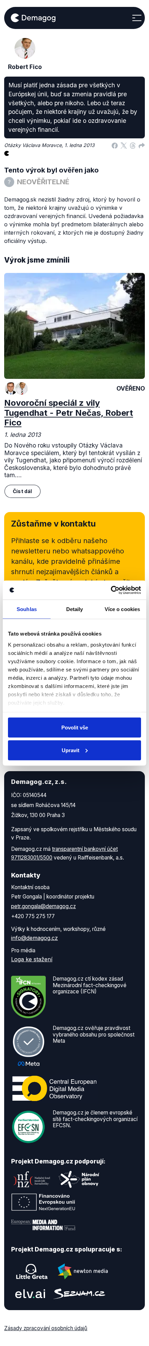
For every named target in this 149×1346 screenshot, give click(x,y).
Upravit (70, 750)
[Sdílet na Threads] (133, 145)
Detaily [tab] (74, 609)
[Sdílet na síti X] (124, 145)
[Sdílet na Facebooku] (115, 145)
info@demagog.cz (34, 937)
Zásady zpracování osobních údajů (45, 1328)
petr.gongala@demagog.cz (43, 906)
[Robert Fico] (21, 388)
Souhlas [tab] (27, 609)
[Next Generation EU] (43, 1202)
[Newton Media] (83, 1271)
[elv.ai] (30, 1293)
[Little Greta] (32, 1271)
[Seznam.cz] (79, 1293)
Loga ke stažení (31, 959)
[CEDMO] (54, 1088)
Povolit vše (74, 727)
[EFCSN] (28, 1126)
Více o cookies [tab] (122, 609)
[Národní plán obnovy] (79, 1179)
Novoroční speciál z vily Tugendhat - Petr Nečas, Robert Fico (68, 413)
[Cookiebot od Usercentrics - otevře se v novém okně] (110, 590)
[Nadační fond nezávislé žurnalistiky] (32, 1179)
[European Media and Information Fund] (43, 1225)
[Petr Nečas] (11, 388)
